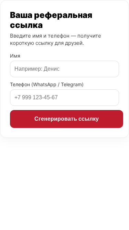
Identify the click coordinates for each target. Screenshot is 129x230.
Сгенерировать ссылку (66, 119)
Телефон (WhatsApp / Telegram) (47, 84)
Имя (15, 56)
